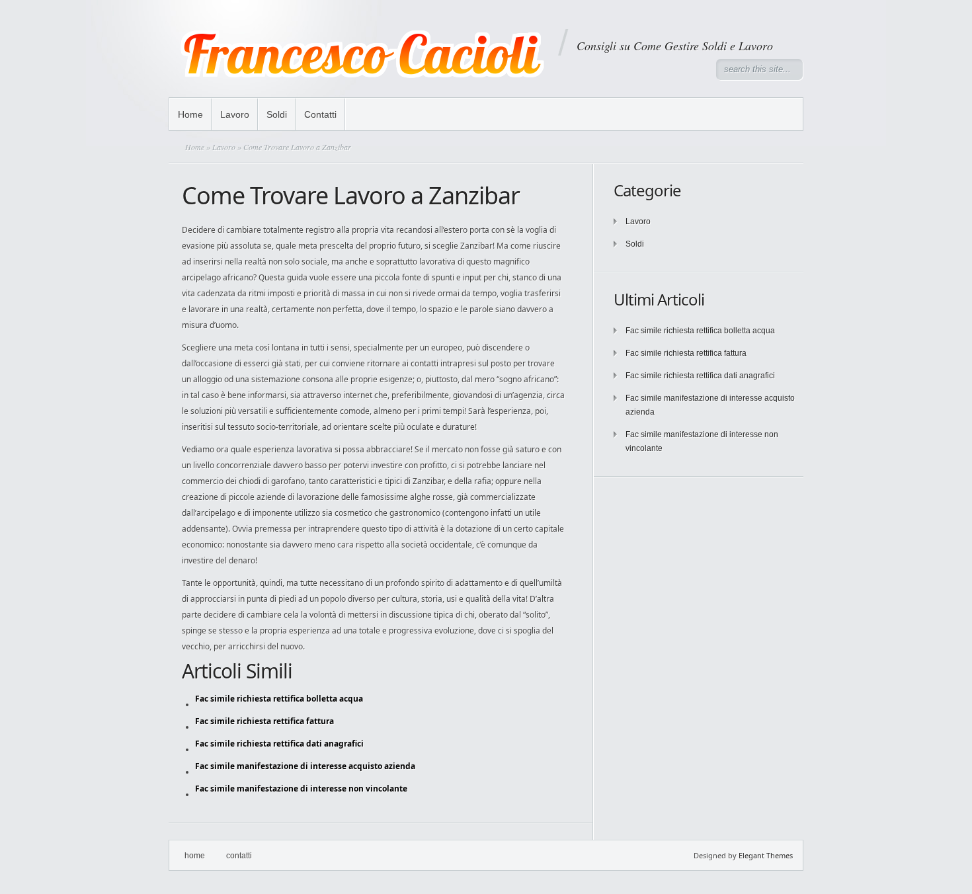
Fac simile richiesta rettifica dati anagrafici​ (700, 375)
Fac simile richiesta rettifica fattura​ (686, 353)
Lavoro (234, 114)
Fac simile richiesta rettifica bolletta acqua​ (700, 330)
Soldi (276, 114)
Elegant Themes (766, 855)
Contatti (320, 114)
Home (190, 114)
